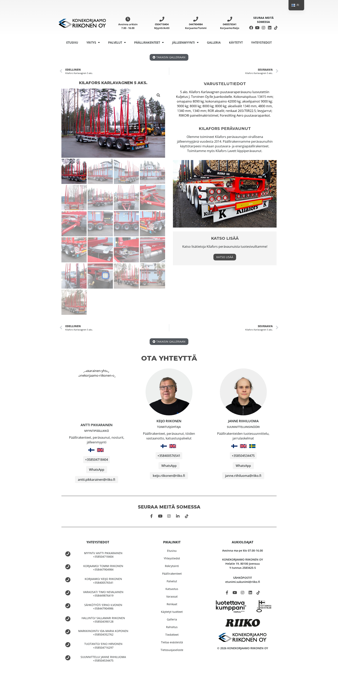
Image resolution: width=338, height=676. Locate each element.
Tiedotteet (172, 634)
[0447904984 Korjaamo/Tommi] (195, 19)
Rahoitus (172, 627)
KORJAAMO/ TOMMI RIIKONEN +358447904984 (103, 567)
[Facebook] (251, 28)
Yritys (91, 42)
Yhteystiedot (261, 42)
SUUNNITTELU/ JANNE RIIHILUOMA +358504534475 (103, 658)
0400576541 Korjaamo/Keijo (229, 26)
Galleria (214, 42)
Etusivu (72, 42)
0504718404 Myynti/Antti (162, 26)
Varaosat (172, 596)
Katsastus (171, 589)
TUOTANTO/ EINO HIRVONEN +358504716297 (103, 645)
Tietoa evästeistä (172, 642)
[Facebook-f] (151, 516)
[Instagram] (263, 28)
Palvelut (115, 42)
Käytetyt (236, 42)
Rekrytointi (172, 566)
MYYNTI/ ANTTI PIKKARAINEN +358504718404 (103, 554)
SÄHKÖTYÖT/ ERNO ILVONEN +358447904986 (103, 606)
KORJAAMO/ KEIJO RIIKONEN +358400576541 (103, 580)
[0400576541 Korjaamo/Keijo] (229, 19)
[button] (158, 95)
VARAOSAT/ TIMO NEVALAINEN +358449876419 (103, 593)
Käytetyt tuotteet (172, 612)
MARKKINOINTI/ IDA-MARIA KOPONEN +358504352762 (103, 632)
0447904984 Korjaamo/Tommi (196, 26)
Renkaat (172, 604)
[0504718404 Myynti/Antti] (161, 19)
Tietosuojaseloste (172, 650)
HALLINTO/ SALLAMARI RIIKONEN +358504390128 (103, 619)
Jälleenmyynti (183, 42)
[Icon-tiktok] (276, 28)
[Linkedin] (270, 28)
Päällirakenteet (147, 42)
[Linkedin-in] (178, 516)
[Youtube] (257, 28)
